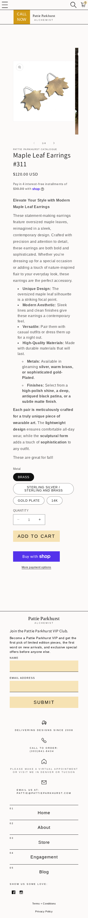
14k (54, 500)
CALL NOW (22, 16)
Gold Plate (29, 500)
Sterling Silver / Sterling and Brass (43, 488)
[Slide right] (54, 143)
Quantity (21, 510)
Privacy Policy (44, 911)
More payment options (36, 567)
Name (14, 657)
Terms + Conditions (44, 903)
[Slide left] (34, 143)
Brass (23, 477)
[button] (5, 5)
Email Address (22, 678)
